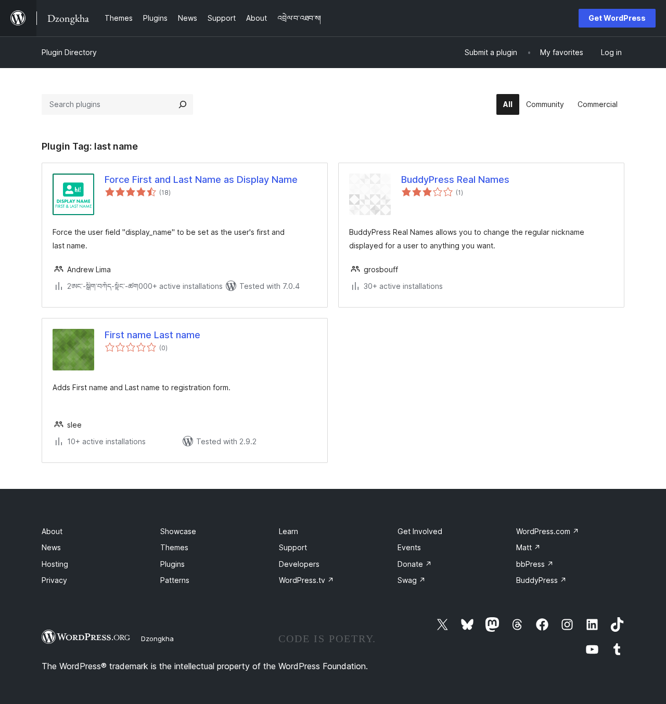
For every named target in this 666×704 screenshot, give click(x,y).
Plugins (172, 564)
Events (409, 547)
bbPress (535, 564)
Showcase (178, 531)
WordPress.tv (306, 580)
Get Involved (420, 531)
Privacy (54, 580)
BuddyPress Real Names (455, 179)
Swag (412, 580)
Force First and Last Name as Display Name (201, 179)
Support (293, 547)
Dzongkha (157, 638)
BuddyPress (541, 580)
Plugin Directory (69, 52)
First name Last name (152, 334)
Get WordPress (617, 18)
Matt (528, 547)
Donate (415, 564)
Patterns (174, 580)
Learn (288, 531)
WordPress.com (547, 531)
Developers (299, 564)
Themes (174, 547)
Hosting (55, 564)
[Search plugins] (182, 104)
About (52, 531)
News (51, 547)
